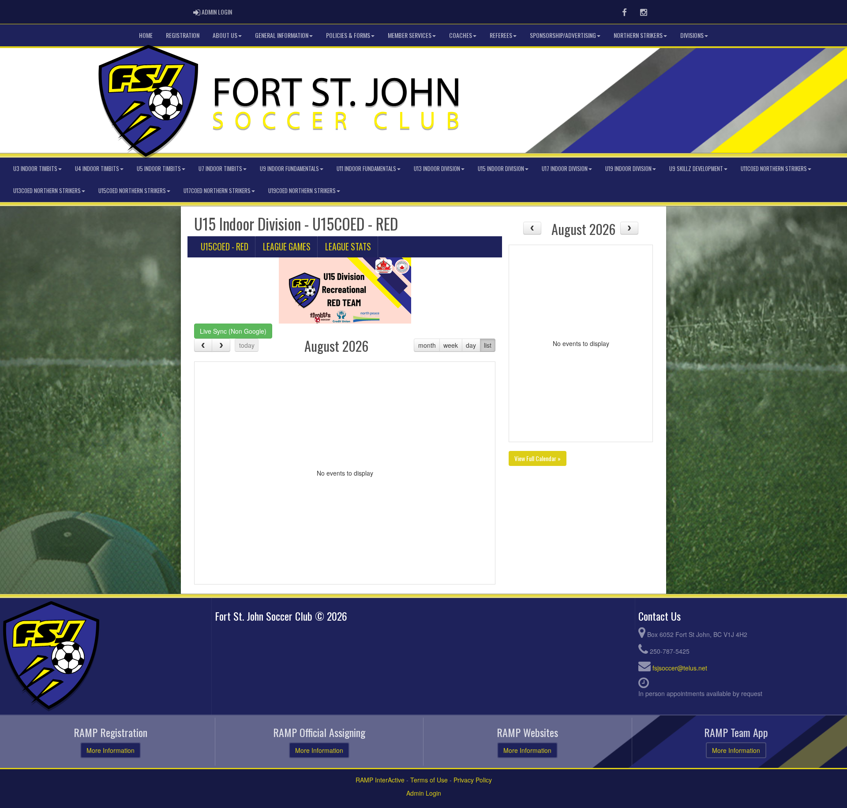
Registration (182, 35)
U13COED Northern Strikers (47, 190)
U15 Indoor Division (501, 168)
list (487, 345)
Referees (501, 35)
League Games (287, 246)
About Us (225, 35)
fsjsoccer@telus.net (679, 667)
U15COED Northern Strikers (132, 190)
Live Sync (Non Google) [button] (233, 331)
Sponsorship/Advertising (563, 35)
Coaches (460, 35)
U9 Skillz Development (696, 168)
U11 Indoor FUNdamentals (366, 168)
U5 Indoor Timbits (159, 168)
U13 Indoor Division (437, 168)
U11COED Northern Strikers (774, 168)
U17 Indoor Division (565, 168)
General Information (281, 35)
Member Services (409, 35)
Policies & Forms (348, 35)
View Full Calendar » (537, 458)
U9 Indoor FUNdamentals (289, 168)
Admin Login (423, 793)
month (427, 345)
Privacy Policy (472, 779)
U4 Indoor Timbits (97, 168)
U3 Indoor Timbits (35, 168)
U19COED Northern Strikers (302, 190)
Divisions (692, 35)
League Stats (348, 246)
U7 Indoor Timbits (220, 168)
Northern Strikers (638, 35)
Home (146, 35)
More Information (110, 750)
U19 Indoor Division (628, 168)
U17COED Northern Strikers (217, 190)
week (450, 345)
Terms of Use (429, 779)
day (471, 345)
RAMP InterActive (380, 779)
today (247, 345)
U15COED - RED (224, 246)
